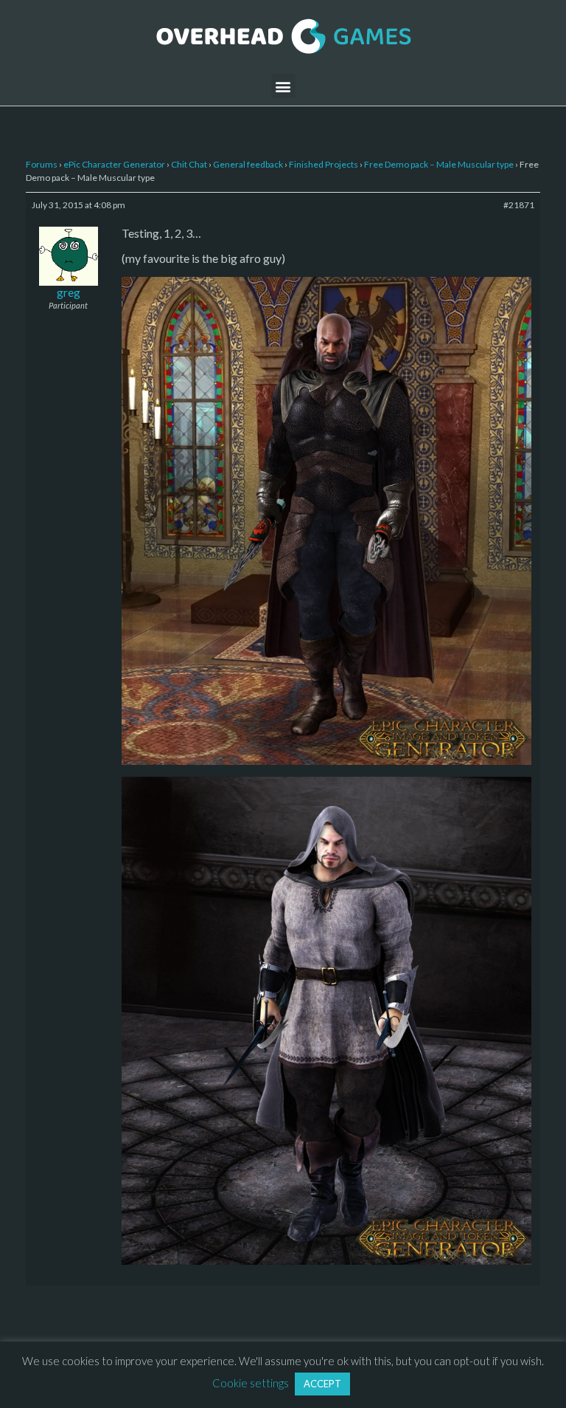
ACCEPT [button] (322, 1384)
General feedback (248, 164)
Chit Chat (189, 164)
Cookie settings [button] (250, 1383)
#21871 (518, 204)
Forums (41, 164)
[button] (283, 86)
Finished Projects (323, 164)
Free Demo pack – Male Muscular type (439, 164)
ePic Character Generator (114, 164)
